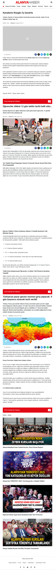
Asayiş (18, 6)
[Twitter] (39, 54)
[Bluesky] (42, 54)
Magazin (34, 6)
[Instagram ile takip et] (31, 567)
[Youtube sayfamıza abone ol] (27, 567)
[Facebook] (36, 54)
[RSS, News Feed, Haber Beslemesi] (34, 567)
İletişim (24, 562)
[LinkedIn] (45, 54)
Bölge (29, 6)
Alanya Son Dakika (10, 6)
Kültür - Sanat (6, 23)
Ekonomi (40, 6)
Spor (51, 6)
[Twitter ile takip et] (24, 567)
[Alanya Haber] (27, 2)
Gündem (24, 6)
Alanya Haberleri (12, 562)
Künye (19, 562)
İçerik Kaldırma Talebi (41, 562)
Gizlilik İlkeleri (31, 562)
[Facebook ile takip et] (20, 567)
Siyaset (46, 6)
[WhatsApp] (48, 54)
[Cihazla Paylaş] (51, 54)
